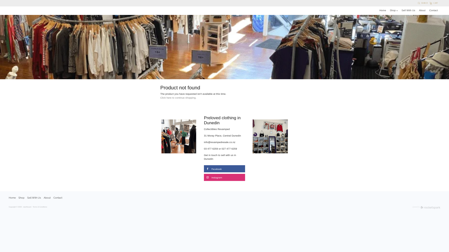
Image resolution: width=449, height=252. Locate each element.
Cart (435, 3)
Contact (433, 10)
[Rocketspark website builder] (426, 208)
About (422, 10)
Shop (393, 10)
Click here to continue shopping (178, 97)
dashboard (27, 207)
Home (382, 10)
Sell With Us (408, 10)
